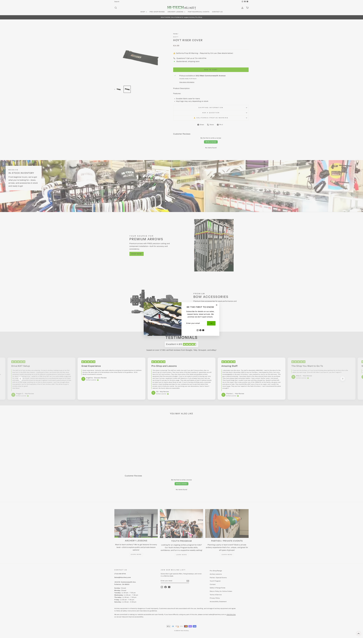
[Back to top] (358, 633)
